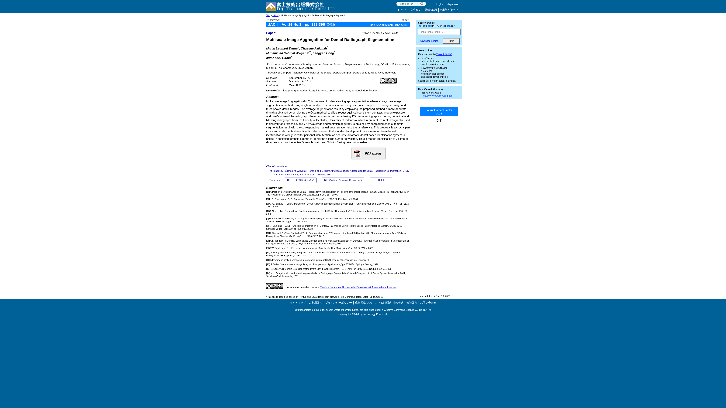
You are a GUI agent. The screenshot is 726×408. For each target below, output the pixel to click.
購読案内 (431, 10)
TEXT (381, 180)
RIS (343, 180)
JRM (424, 26)
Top (268, 15)
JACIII (275, 15)
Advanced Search (429, 41)
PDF (373, 153)
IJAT (433, 26)
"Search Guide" (444, 54)
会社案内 (411, 302)
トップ (401, 10)
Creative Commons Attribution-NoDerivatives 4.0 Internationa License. (358, 287)
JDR (452, 26)
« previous (273, 19)
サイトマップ (298, 302)
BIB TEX (300, 180)
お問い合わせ (449, 10)
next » (405, 19)
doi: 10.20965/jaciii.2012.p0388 (389, 24)
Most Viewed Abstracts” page (437, 95)
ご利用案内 (315, 302)
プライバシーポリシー (338, 302)
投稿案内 (416, 10)
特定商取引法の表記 (391, 302)
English (440, 4)
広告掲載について (365, 302)
